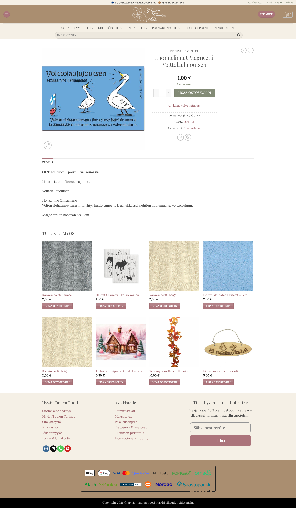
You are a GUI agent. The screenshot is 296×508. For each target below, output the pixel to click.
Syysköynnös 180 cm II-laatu (168, 371)
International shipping (131, 438)
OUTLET (192, 51)
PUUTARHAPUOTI (165, 28)
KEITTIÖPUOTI (108, 28)
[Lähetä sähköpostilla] (180, 137)
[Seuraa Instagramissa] (46, 448)
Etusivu (176, 51)
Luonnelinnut (192, 128)
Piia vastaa (50, 427)
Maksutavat (123, 416)
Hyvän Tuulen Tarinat (280, 2)
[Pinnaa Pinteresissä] (188, 137)
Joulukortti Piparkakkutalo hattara (119, 371)
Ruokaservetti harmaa (57, 295)
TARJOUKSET (224, 28)
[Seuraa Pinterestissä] (67, 448)
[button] (6, 14)
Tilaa (220, 440)
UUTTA (65, 28)
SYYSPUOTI (82, 28)
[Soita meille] (60, 448)
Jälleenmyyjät (52, 433)
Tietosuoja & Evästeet (131, 427)
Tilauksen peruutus (129, 433)
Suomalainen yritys (56, 411)
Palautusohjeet (126, 422)
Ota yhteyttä (254, 2)
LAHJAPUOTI (136, 28)
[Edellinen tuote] (251, 50)
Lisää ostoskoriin (194, 93)
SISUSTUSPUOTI (196, 28)
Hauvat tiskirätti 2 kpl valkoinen (117, 295)
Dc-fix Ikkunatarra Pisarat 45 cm (225, 295)
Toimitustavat (125, 411)
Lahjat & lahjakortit (56, 438)
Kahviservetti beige (55, 371)
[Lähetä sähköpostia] (53, 448)
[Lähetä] (239, 35)
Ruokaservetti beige (162, 295)
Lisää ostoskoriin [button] (57, 306)
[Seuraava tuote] (244, 50)
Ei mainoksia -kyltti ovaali (220, 371)
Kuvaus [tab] (47, 162)
